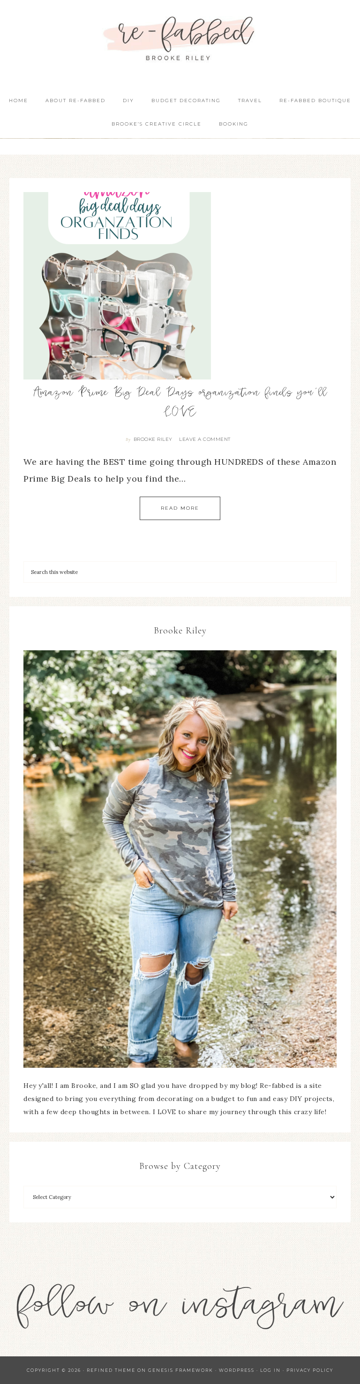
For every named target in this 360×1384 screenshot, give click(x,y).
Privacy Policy (309, 1370)
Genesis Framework (180, 1370)
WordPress (237, 1370)
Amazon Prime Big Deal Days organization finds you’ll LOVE (180, 403)
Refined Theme (111, 1370)
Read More (180, 508)
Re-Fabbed (180, 38)
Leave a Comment (205, 439)
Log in (270, 1370)
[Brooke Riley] (180, 859)
